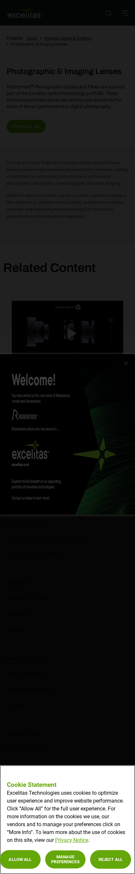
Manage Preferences (65, 859)
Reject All (111, 859)
